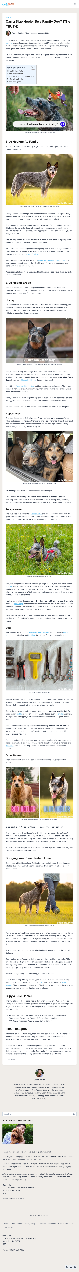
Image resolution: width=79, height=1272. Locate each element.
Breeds (8, 17)
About (19, 1224)
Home (5, 1224)
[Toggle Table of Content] (32, 68)
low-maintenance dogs (39, 632)
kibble (19, 714)
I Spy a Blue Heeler (16, 79)
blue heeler (11, 1059)
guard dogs (18, 604)
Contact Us (8, 1227)
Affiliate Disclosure (65, 1224)
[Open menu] (75, 4)
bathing (31, 635)
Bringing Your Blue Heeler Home (21, 76)
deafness (9, 746)
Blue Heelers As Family (17, 71)
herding (9, 43)
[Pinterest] (75, 1267)
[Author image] (8, 33)
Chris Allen (24, 33)
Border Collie (36, 514)
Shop (13, 1224)
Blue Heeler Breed (16, 74)
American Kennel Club (25, 386)
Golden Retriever (32, 254)
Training (9, 586)
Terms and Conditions (46, 1224)
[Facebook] (67, 1267)
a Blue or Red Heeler (28, 380)
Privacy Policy (29, 1224)
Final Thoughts (15, 82)
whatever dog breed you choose (51, 260)
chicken (61, 714)
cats (40, 982)
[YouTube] (71, 1267)
